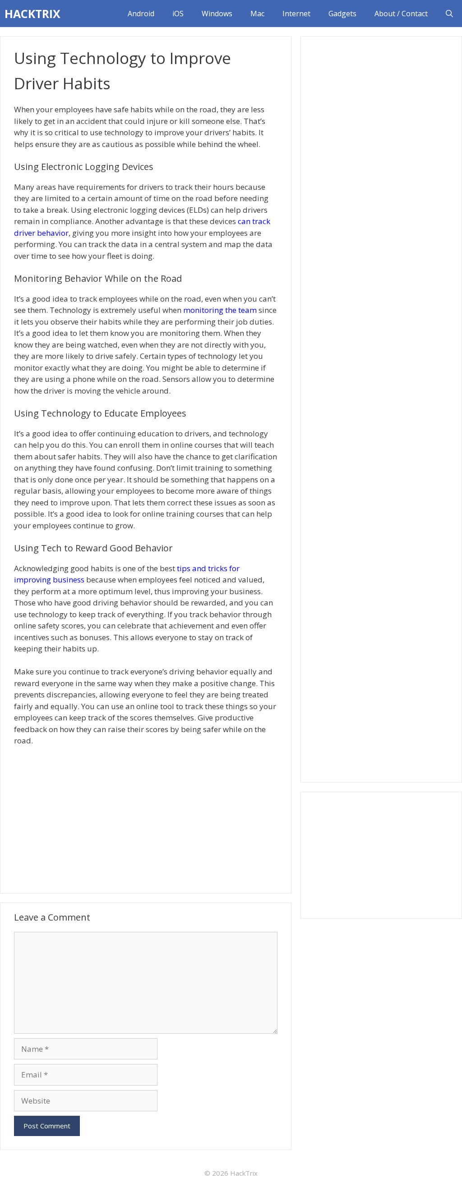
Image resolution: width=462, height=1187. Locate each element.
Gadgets (342, 13)
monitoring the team (220, 310)
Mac (257, 13)
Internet (296, 13)
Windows (217, 13)
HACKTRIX (32, 13)
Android (141, 13)
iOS (178, 13)
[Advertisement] (145, 819)
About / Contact (401, 13)
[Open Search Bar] (449, 13)
